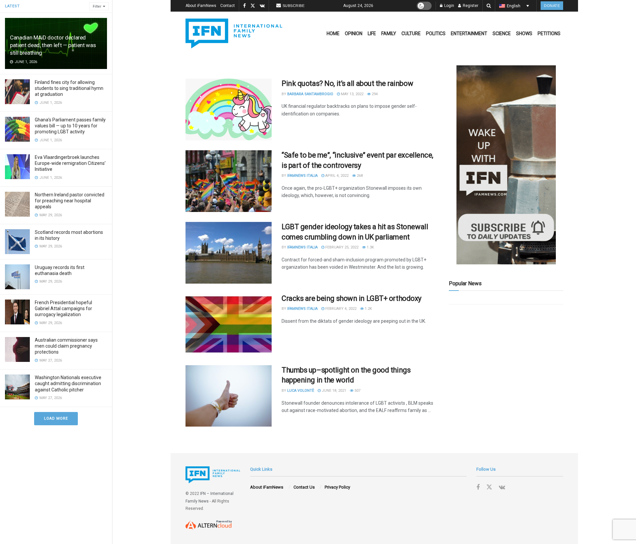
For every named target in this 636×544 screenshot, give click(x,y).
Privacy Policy (337, 487)
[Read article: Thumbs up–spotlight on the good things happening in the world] (229, 396)
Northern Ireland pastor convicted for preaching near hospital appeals (69, 200)
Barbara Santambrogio (310, 94)
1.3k (370, 247)
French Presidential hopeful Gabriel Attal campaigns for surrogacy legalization (63, 308)
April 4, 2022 (336, 175)
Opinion (353, 33)
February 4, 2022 (340, 308)
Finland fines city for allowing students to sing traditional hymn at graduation (69, 88)
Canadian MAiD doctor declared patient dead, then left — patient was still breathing (53, 45)
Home (333, 33)
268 (359, 175)
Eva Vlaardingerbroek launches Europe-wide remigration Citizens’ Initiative (70, 163)
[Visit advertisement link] (506, 164)
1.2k (368, 308)
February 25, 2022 (341, 247)
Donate (552, 6)
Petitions (549, 33)
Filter (97, 6)
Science (502, 33)
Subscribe (294, 6)
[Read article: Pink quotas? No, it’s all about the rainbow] (229, 109)
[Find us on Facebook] (244, 6)
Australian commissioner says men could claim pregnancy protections (66, 346)
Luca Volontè (300, 390)
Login (448, 5)
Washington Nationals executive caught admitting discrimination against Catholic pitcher (68, 383)
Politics (436, 33)
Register (470, 5)
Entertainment (469, 33)
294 (374, 94)
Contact (227, 5)
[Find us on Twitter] (252, 6)
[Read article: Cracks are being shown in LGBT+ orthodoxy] (229, 324)
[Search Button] (489, 6)
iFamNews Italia (302, 175)
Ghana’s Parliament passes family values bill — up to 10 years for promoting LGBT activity (70, 125)
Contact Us (304, 487)
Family (388, 33)
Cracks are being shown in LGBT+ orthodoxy (351, 298)
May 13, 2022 (351, 94)
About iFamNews (201, 5)
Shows (524, 33)
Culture (411, 33)
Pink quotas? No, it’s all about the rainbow (347, 83)
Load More (56, 418)
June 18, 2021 (333, 390)
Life (372, 33)
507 (356, 390)
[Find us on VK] (262, 6)
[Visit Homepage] (234, 33)
